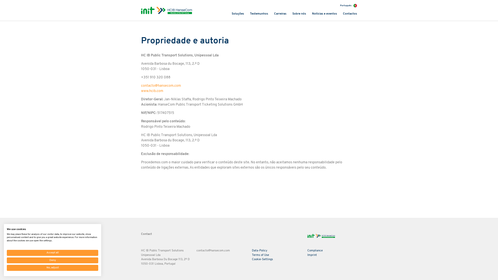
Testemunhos (259, 13)
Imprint (312, 255)
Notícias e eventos (324, 13)
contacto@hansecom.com (161, 86)
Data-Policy (259, 250)
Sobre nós (299, 13)
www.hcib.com (152, 91)
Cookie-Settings (262, 259)
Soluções (238, 13)
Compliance (315, 250)
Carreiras (280, 13)
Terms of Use (260, 255)
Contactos (350, 13)
